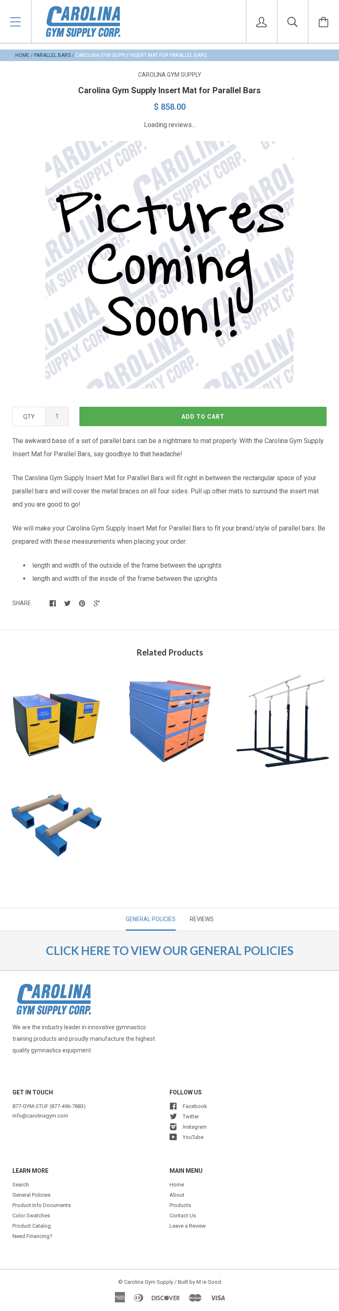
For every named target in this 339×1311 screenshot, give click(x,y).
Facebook (195, 1106)
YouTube (193, 1137)
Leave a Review (188, 1226)
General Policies (31, 1195)
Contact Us (183, 1215)
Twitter (191, 1116)
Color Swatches (31, 1215)
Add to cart (202, 416)
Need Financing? (32, 1236)
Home (22, 55)
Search (20, 1184)
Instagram (195, 1127)
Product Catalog (31, 1226)
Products (180, 1205)
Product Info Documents (41, 1205)
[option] (169, 265)
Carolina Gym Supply (169, 74)
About (177, 1195)
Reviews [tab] (202, 919)
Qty (29, 416)
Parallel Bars (52, 55)
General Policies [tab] (151, 919)
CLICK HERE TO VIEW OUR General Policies (170, 950)
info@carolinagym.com (40, 1116)
